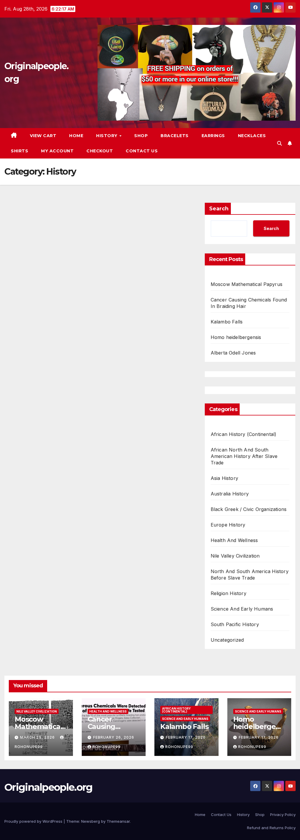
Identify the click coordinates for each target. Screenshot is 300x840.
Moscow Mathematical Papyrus (246, 284)
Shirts (19, 151)
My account (57, 151)
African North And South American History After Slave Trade (244, 456)
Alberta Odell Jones (233, 353)
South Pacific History (235, 624)
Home (76, 135)
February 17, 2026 (186, 737)
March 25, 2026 (38, 737)
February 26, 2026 (113, 737)
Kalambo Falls (227, 322)
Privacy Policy (283, 814)
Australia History (230, 494)
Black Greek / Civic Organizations (249, 509)
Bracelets (175, 135)
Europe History (228, 525)
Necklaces (252, 135)
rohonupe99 (107, 746)
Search (219, 208)
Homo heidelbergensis (236, 337)
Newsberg (90, 821)
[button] (279, 143)
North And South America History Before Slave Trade (250, 574)
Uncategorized (227, 640)
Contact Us (142, 151)
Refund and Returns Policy (271, 827)
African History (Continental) (244, 434)
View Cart (43, 135)
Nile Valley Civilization (235, 556)
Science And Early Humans (242, 609)
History (107, 135)
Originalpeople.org (48, 787)
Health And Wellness (234, 540)
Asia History (224, 478)
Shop (141, 135)
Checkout (99, 151)
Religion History (228, 593)
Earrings (213, 135)
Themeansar (118, 821)
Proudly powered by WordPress (34, 821)
